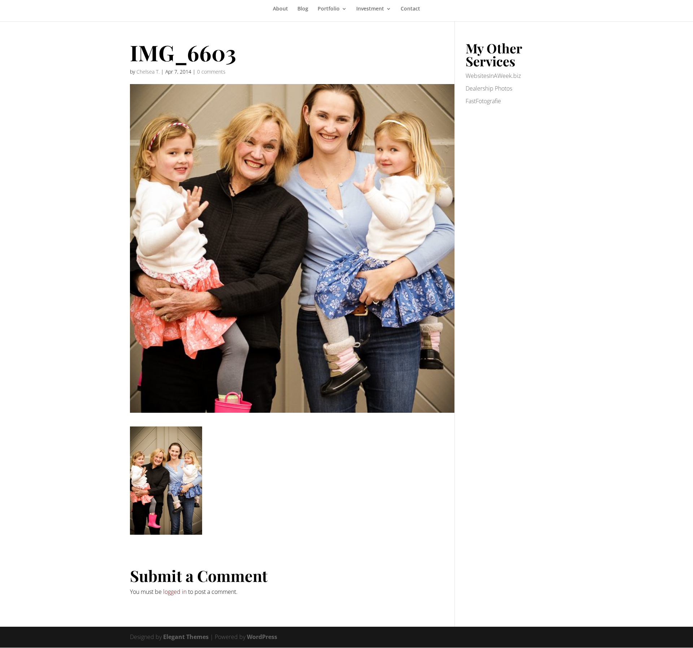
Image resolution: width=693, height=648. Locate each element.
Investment (370, 9)
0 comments (211, 71)
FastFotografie (483, 101)
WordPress (262, 637)
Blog (302, 9)
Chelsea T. (148, 71)
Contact (410, 9)
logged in (175, 592)
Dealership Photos (489, 88)
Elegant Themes (186, 637)
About (280, 9)
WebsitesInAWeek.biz (493, 76)
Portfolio (329, 9)
